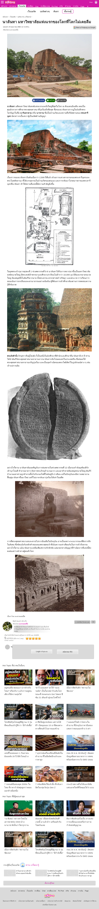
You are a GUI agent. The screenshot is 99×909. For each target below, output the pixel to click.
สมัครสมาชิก (68, 652)
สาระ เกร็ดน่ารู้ (32, 865)
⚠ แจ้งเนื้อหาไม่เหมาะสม (82, 622)
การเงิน (75, 6)
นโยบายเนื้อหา (40, 901)
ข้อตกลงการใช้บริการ (9, 901)
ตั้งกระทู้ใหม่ (49, 883)
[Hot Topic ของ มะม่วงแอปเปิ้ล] (7, 631)
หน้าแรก (4, 6)
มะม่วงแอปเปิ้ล (13, 30)
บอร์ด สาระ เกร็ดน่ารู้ (24, 17)
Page (82, 6)
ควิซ (61, 6)
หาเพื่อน (30, 6)
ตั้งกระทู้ (67, 11)
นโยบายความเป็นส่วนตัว (26, 901)
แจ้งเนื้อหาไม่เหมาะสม (49, 905)
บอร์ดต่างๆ (45, 11)
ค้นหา (56, 11)
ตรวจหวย (12, 6)
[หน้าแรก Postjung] (10, 2)
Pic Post (55, 6)
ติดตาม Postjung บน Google (85, 27)
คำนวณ (68, 6)
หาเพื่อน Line (45, 6)
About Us (67, 901)
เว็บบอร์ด (22, 6)
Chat (36, 6)
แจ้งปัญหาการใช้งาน (90, 901)
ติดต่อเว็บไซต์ (77, 901)
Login (41, 651)
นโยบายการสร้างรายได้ (55, 901)
